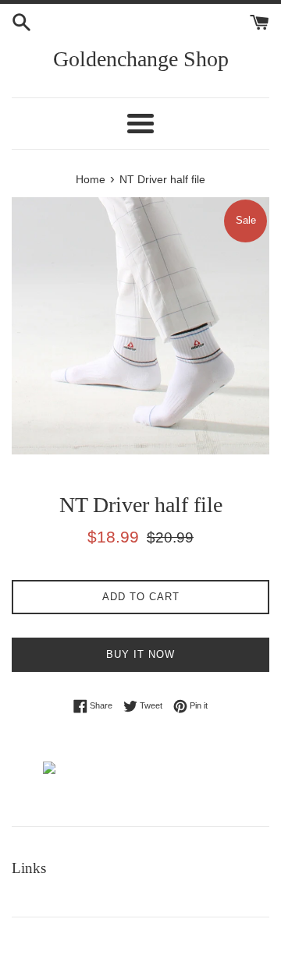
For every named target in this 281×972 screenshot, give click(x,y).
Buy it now (140, 654)
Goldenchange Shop (141, 59)
